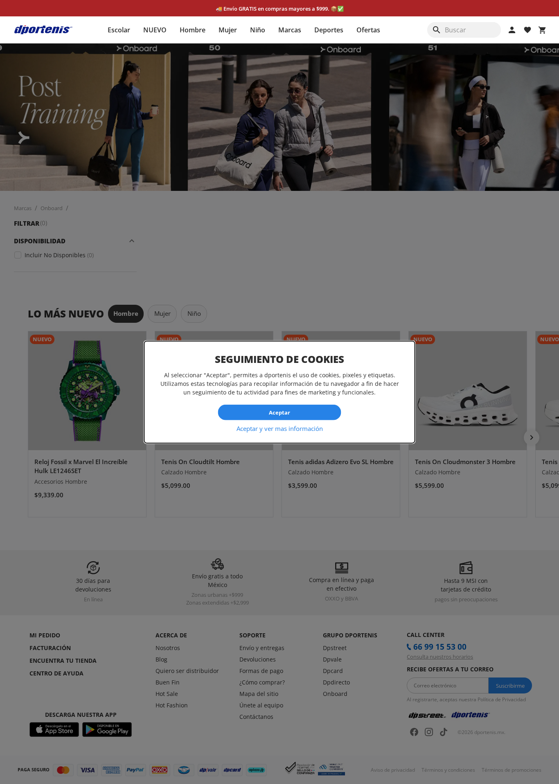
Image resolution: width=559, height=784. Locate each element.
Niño (257, 29)
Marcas (289, 29)
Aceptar (279, 412)
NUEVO (155, 29)
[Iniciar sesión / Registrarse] (512, 30)
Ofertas (368, 29)
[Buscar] (436, 30)
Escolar (119, 29)
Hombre (192, 29)
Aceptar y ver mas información (280, 428)
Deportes (328, 29)
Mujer (228, 29)
